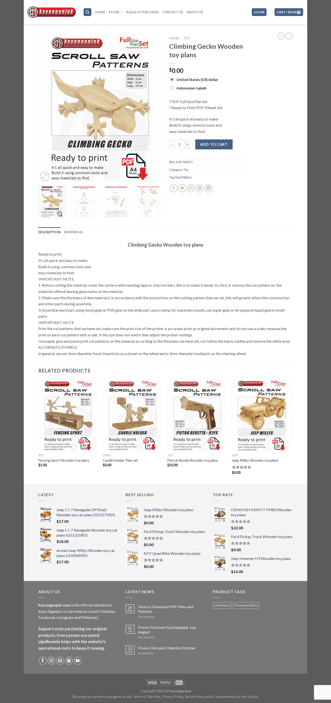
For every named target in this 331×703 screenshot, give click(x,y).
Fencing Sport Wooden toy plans (63, 460)
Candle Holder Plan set (120, 460)
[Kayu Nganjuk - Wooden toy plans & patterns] (51, 12)
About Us (195, 12)
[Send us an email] (60, 661)
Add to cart (214, 144)
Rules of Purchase (142, 12)
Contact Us (172, 12)
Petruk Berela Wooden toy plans (192, 460)
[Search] (88, 12)
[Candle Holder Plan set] (133, 415)
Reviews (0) (73, 232)
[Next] (153, 108)
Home (100, 12)
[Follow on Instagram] (51, 661)
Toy (186, 38)
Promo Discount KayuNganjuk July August (167, 629)
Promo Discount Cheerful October (167, 648)
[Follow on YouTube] (78, 661)
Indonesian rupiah (191, 88)
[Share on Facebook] (174, 188)
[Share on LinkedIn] (209, 188)
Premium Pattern (246, 605)
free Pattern (183, 177)
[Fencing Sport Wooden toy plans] (68, 415)
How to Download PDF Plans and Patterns (165, 609)
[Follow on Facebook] (43, 661)
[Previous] (46, 108)
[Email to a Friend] (191, 188)
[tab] (49, 232)
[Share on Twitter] (182, 188)
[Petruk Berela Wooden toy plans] (197, 415)
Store (114, 12)
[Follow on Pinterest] (69, 661)
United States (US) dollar (197, 80)
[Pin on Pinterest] (200, 188)
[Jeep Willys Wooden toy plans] (262, 415)
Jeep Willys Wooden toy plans (255, 460)
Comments (146, 616)
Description (49, 232)
